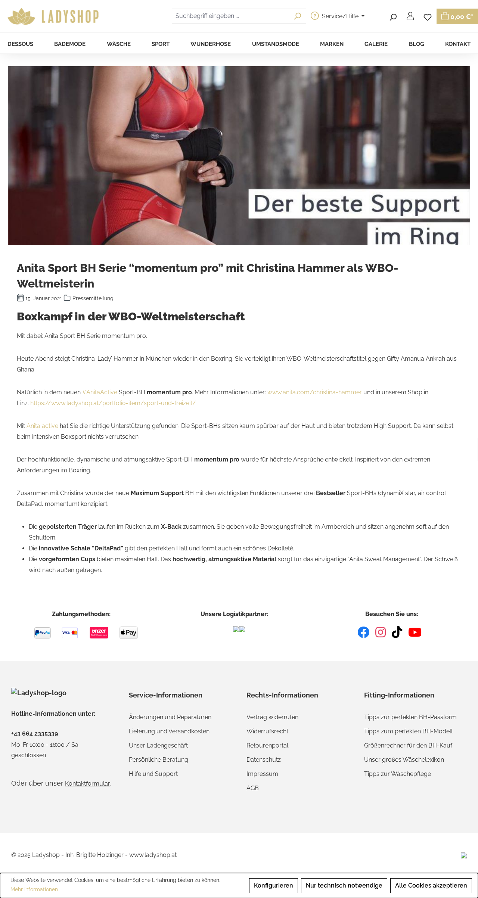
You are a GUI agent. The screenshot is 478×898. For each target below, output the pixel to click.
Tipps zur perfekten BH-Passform (410, 717)
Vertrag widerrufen (272, 717)
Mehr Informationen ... (36, 889)
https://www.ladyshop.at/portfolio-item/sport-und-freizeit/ (113, 403)
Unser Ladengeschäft (158, 745)
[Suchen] (393, 16)
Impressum (262, 773)
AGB (252, 788)
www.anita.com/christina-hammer (314, 392)
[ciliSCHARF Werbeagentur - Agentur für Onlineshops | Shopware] (464, 854)
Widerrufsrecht (267, 731)
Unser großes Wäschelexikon (404, 759)
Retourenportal (267, 745)
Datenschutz (263, 759)
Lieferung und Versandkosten (169, 731)
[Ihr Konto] (410, 16)
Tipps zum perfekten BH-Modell (408, 731)
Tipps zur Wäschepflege (397, 773)
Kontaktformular (87, 783)
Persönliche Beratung (158, 759)
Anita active (42, 425)
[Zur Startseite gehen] (54, 16)
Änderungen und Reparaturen (170, 717)
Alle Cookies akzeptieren (431, 885)
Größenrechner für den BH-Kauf (408, 745)
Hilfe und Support (153, 773)
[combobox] (230, 16)
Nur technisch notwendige (344, 885)
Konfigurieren (273, 885)
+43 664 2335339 (34, 734)
